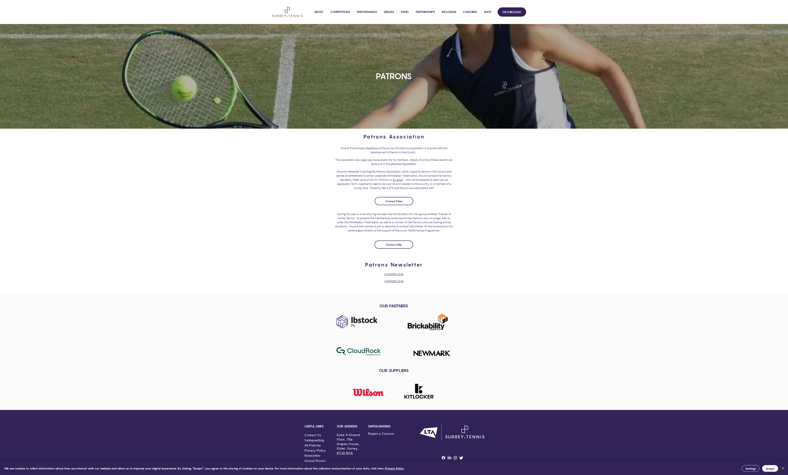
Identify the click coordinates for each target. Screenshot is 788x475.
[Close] (783, 468)
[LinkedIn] (449, 458)
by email (398, 180)
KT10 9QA (345, 453)
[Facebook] (443, 458)
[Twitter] (461, 458)
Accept (770, 468)
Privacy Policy (394, 468)
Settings (750, 468)
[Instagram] (455, 458)
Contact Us (313, 435)
